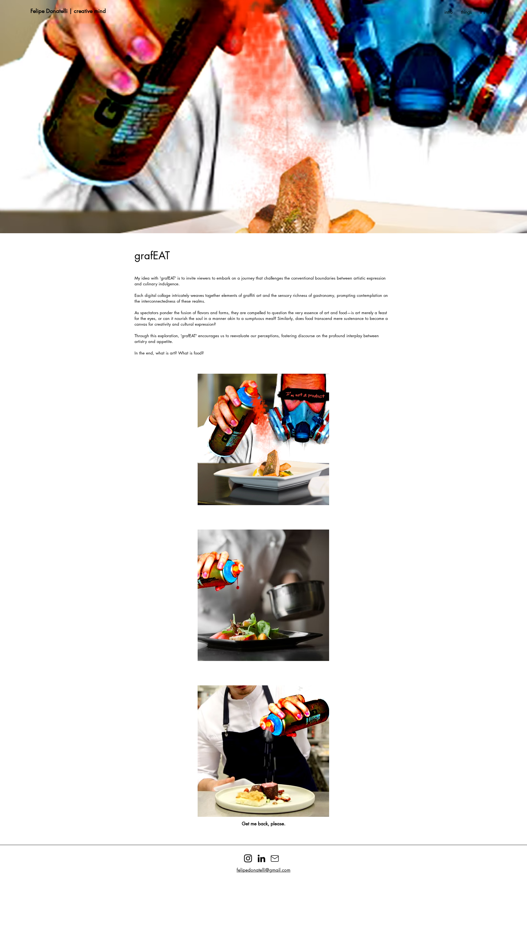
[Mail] (274, 858)
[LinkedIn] (261, 858)
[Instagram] (248, 858)
